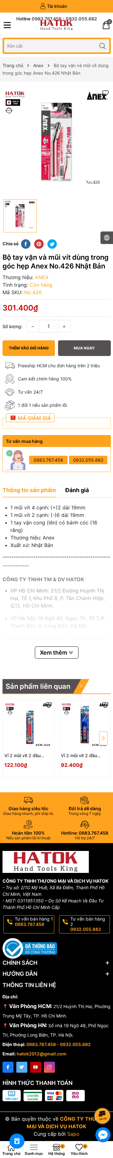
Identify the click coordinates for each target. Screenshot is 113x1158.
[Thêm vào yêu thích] (105, 92)
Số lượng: (12, 326)
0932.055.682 (88, 460)
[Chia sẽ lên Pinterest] (39, 243)
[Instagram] (49, 1067)
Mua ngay (84, 348)
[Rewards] (16, 1141)
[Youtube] (35, 1067)
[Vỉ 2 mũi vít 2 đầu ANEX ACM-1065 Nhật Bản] (84, 725)
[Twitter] (21, 1067)
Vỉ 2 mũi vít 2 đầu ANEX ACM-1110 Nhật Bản (27, 756)
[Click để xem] (57, 142)
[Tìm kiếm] (103, 45)
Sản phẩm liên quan (38, 686)
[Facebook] (8, 1067)
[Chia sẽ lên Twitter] (52, 243)
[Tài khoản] (53, 6)
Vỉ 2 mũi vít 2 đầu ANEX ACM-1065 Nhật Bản (84, 756)
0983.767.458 (48, 460)
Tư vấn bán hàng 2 (87, 924)
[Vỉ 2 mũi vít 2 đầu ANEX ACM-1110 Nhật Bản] (28, 725)
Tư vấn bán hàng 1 (34, 921)
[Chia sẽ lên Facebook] (25, 243)
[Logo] (56, 25)
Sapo (73, 1134)
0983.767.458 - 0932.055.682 (58, 1044)
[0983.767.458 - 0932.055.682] (56, 19)
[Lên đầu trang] (103, 1099)
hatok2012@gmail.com (42, 1053)
